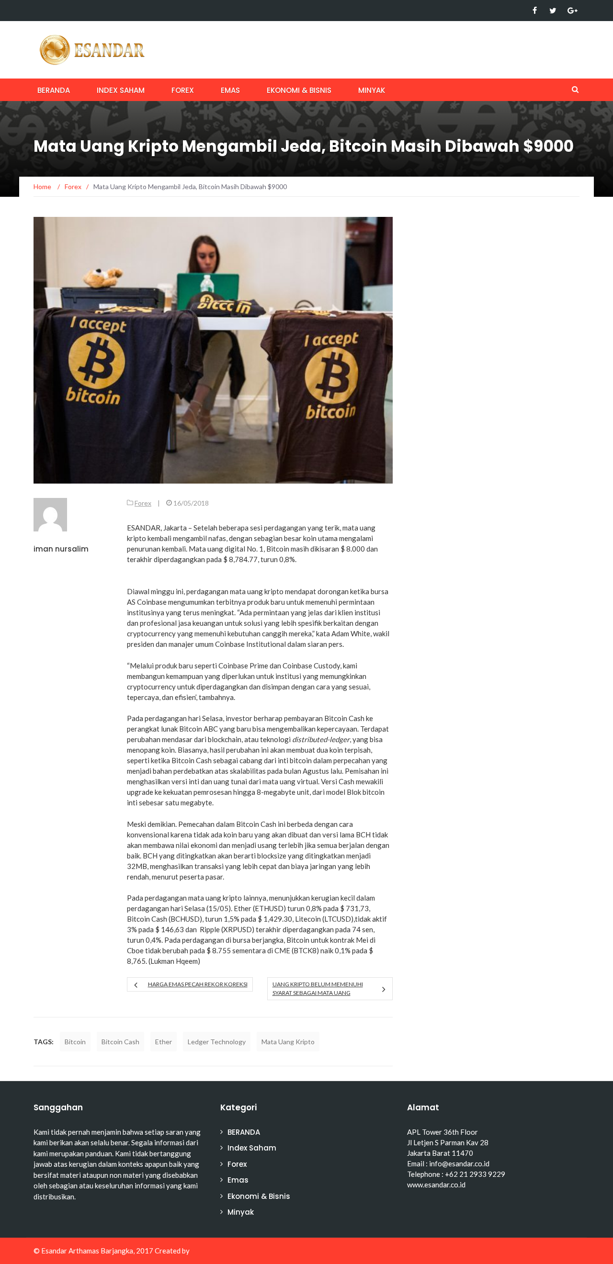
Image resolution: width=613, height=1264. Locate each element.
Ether (163, 1042)
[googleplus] (571, 10)
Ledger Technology (217, 1042)
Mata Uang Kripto (288, 1042)
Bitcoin (75, 1042)
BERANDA (53, 90)
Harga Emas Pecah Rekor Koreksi (197, 984)
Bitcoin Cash (120, 1042)
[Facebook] (534, 10)
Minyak (371, 90)
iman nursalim (61, 549)
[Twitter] (553, 10)
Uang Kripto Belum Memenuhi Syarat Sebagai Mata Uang (317, 988)
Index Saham (121, 90)
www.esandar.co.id (436, 1184)
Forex (182, 90)
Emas (230, 90)
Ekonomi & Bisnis (299, 90)
